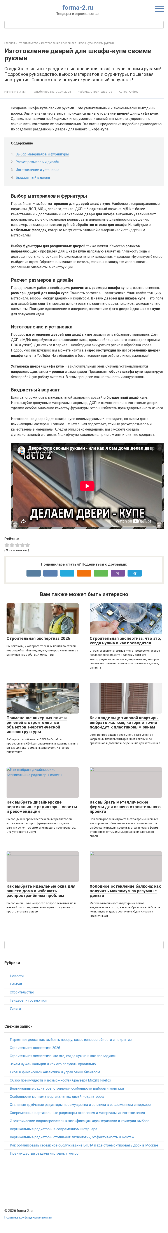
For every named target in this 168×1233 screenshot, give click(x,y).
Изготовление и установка (37, 170)
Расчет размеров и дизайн (37, 162)
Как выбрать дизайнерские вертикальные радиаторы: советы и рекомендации (42, 807)
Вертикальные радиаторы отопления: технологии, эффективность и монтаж (72, 1137)
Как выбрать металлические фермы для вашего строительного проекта (125, 807)
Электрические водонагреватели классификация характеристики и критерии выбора (79, 1121)
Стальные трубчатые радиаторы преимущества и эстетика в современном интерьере (80, 1105)
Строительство (101, 91)
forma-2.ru (77, 7)
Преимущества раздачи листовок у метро (44, 1153)
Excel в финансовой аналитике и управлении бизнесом (55, 1072)
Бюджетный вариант (33, 177)
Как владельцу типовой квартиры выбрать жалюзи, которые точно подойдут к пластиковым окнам (124, 722)
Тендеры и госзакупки (28, 1000)
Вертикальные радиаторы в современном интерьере (53, 1129)
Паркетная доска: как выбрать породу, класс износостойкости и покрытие (71, 1040)
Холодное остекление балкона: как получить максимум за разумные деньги (125, 891)
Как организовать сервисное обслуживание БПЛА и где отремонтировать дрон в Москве (84, 1145)
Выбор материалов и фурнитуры (42, 154)
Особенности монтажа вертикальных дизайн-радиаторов (57, 1096)
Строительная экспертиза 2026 (38, 638)
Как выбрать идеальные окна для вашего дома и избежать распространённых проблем (41, 891)
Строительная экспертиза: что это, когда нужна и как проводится (125, 640)
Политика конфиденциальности (28, 1217)
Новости (17, 976)
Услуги (15, 1008)
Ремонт (16, 984)
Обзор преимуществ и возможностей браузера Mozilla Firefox (60, 1080)
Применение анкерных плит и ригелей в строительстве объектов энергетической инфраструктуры (37, 724)
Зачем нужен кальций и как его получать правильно (53, 1064)
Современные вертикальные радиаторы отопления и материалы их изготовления (77, 1113)
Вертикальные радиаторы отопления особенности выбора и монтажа (67, 1088)
